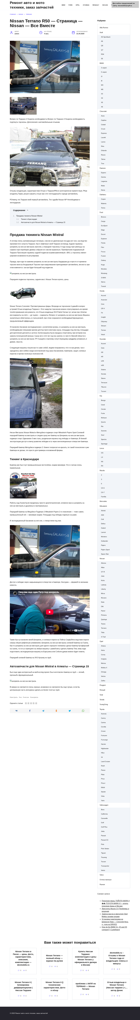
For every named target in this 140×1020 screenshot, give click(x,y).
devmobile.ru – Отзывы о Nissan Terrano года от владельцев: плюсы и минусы (117, 958)
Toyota (102, 709)
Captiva (103, 120)
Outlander (104, 541)
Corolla (103, 727)
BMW (63, 5)
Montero (104, 536)
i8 (101, 81)
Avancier (104, 300)
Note (102, 602)
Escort (103, 234)
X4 (102, 98)
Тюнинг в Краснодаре (29, 219)
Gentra (103, 177)
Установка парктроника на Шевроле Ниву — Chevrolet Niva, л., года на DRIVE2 (115, 921)
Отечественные (105, 880)
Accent (103, 343)
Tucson (103, 391)
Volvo (102, 875)
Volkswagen (104, 805)
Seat (101, 695)
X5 (102, 102)
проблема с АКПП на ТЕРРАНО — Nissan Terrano (86, 986)
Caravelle (104, 818)
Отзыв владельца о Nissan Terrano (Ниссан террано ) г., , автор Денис (116, 986)
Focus (103, 252)
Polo (102, 844)
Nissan (105, 5)
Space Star (105, 554)
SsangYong (104, 704)
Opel (78, 5)
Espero (103, 173)
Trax (102, 163)
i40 (102, 356)
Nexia (103, 190)
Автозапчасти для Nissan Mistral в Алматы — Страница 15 (43, 222)
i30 (102, 352)
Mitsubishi (103, 506)
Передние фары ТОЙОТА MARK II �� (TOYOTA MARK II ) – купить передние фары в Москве (116, 903)
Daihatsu (103, 194)
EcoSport (104, 226)
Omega (103, 672)
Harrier (103, 744)
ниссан (26, 697)
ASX (102, 515)
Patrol (103, 611)
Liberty (103, 589)
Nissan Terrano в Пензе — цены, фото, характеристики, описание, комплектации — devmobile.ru (23, 958)
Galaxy (103, 260)
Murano (103, 598)
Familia (103, 496)
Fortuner (104, 735)
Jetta (102, 831)
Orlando (104, 150)
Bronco (103, 217)
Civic (102, 304)
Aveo (103, 116)
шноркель (34, 697)
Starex (103, 378)
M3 (102, 85)
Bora (102, 809)
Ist (102, 757)
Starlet (103, 792)
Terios (103, 208)
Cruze (103, 129)
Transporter (105, 866)
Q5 (102, 45)
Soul (102, 435)
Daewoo (103, 168)
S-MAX (103, 278)
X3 (102, 94)
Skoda (102, 700)
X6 (102, 107)
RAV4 (103, 787)
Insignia (103, 659)
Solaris (103, 369)
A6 (102, 41)
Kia (101, 396)
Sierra (103, 282)
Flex (102, 247)
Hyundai (86, 5)
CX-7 (103, 492)
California (104, 814)
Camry (103, 718)
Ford (70, 5)
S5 (102, 58)
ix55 (102, 365)
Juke (102, 576)
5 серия (104, 72)
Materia (103, 203)
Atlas (102, 567)
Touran (103, 861)
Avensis (103, 714)
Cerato (103, 409)
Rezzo (103, 155)
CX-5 (103, 488)
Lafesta (103, 585)
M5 (102, 89)
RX (102, 466)
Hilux (102, 753)
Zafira (103, 680)
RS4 (102, 54)
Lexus (102, 448)
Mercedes (103, 501)
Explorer (104, 239)
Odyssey (104, 321)
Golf (102, 822)
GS (102, 453)
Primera (104, 615)
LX (102, 457)
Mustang (104, 273)
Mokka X (104, 667)
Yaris (102, 800)
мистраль (14, 697)
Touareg (104, 857)
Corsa (103, 654)
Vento (103, 870)
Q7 (102, 50)
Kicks (103, 580)
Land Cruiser (105, 761)
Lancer (103, 532)
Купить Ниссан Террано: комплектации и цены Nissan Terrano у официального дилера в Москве (86, 958)
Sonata (103, 374)
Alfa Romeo (104, 28)
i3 (101, 76)
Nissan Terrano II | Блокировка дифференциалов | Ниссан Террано (23, 986)
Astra (103, 650)
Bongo (103, 400)
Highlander (105, 748)
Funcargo (104, 740)
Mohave (104, 418)
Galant (103, 528)
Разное (102, 884)
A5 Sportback (105, 37)
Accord (103, 295)
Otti (102, 606)
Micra (103, 593)
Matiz (103, 186)
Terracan (104, 382)
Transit (103, 286)
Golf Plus (104, 827)
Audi (101, 32)
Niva (102, 146)
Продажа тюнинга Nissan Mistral (29, 216)
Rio (102, 426)
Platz (102, 774)
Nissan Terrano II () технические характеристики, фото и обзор (54, 986)
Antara (103, 646)
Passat (103, 835)
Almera (103, 563)
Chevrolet (103, 111)
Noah (103, 766)
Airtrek (103, 510)
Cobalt (103, 124)
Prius (103, 779)
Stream (103, 326)
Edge (103, 230)
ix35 (102, 361)
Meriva (103, 663)
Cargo (103, 221)
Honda (102, 291)
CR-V (103, 308)
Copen (103, 199)
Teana (103, 624)
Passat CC (104, 840)
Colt (102, 519)
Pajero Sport (105, 549)
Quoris (103, 422)
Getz (102, 348)
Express (104, 133)
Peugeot (103, 685)
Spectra (103, 439)
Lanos (103, 142)
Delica (103, 523)
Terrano (103, 628)
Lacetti (103, 137)
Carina (103, 722)
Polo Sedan (105, 848)
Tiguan (103, 853)
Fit (102, 313)
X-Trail (103, 637)
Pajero (103, 545)
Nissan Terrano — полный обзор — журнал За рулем (54, 958)
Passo (103, 770)
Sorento (104, 431)
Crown (103, 731)
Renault (96, 5)
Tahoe (103, 159)
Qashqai (104, 619)
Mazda (102, 470)
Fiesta (103, 243)
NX (102, 461)
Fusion (103, 256)
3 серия (104, 68)
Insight (103, 317)
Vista (102, 796)
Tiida (102, 632)
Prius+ (103, 783)
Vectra (103, 676)
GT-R (103, 572)
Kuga (103, 265)
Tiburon (103, 387)
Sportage (104, 444)
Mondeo (104, 269)
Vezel (103, 334)
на (21, 697)
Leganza (104, 181)
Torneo (103, 330)
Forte (103, 413)
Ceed (103, 405)
